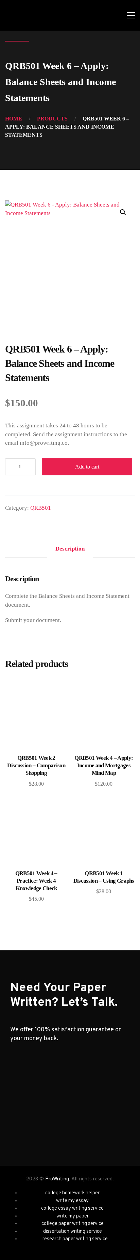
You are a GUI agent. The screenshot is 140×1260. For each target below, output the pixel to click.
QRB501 (40, 508)
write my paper (72, 1216)
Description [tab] (70, 548)
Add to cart (87, 467)
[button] (123, 212)
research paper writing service (75, 1239)
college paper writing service (72, 1224)
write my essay (72, 1201)
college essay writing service (72, 1208)
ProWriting (57, 1179)
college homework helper (72, 1193)
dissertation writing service (72, 1231)
